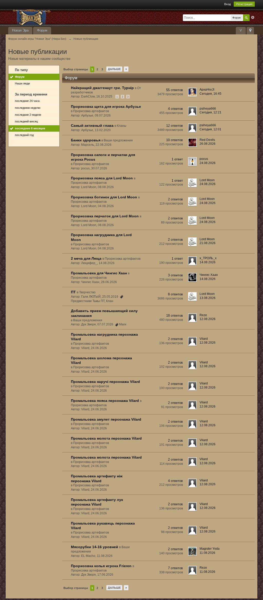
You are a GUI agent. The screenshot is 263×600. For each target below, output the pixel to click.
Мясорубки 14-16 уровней (94, 547)
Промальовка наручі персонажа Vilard (105, 382)
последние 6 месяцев (30, 128)
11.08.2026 (207, 553)
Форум (42, 30)
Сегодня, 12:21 (210, 112)
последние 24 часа (27, 100)
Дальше (114, 69)
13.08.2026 (207, 298)
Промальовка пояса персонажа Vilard (105, 401)
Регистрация (244, 4)
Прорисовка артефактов (91, 111)
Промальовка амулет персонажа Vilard (106, 419)
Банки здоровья (85, 140)
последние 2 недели (28, 114)
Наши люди (22, 83)
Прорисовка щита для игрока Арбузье (106, 106)
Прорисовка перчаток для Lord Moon (105, 216)
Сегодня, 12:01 (210, 129)
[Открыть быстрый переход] (250, 30)
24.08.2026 (207, 163)
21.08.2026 (207, 243)
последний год (24, 135)
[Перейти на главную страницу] (54, 17)
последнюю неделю (27, 107)
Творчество (87, 292)
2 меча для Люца (86, 258)
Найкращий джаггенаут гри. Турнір (102, 88)
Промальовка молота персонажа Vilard (106, 438)
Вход (227, 4)
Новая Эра (20, 30)
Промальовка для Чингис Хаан (99, 273)
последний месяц (26, 121)
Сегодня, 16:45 (210, 93)
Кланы (121, 126)
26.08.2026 (207, 144)
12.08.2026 (207, 319)
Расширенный (253, 17)
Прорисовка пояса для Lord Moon (102, 178)
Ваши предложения (118, 140)
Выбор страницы (75, 69)
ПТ (73, 292)
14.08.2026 (207, 262)
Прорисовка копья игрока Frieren (101, 566)
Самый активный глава (92, 125)
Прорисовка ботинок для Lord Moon (104, 197)
